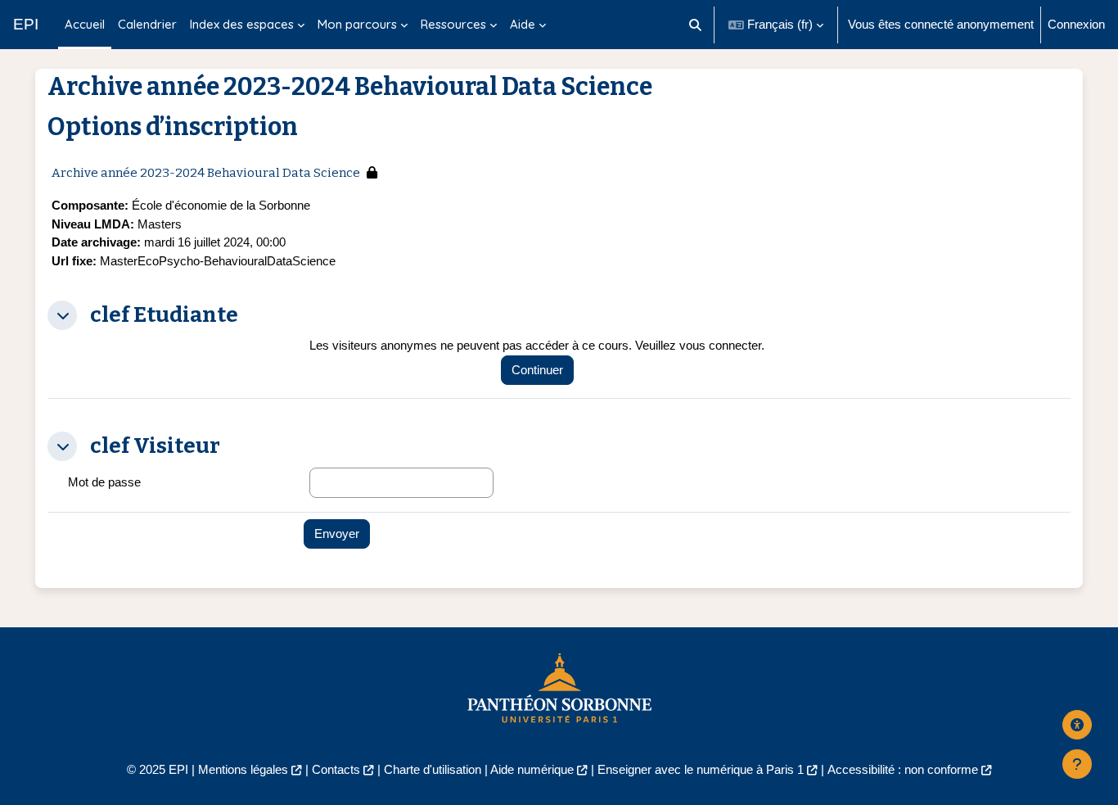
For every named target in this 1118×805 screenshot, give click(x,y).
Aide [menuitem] (522, 24)
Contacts (336, 769)
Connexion (1076, 24)
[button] (696, 24)
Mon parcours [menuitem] (357, 24)
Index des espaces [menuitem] (242, 24)
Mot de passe (104, 482)
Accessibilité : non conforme (902, 769)
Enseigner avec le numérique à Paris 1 (700, 769)
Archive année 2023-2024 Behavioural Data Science (206, 172)
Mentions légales (243, 769)
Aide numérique (532, 769)
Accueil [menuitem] (85, 24)
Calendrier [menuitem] (147, 24)
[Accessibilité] (1077, 724)
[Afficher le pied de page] (1077, 764)
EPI (25, 24)
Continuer (537, 370)
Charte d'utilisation (432, 769)
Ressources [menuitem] (453, 24)
